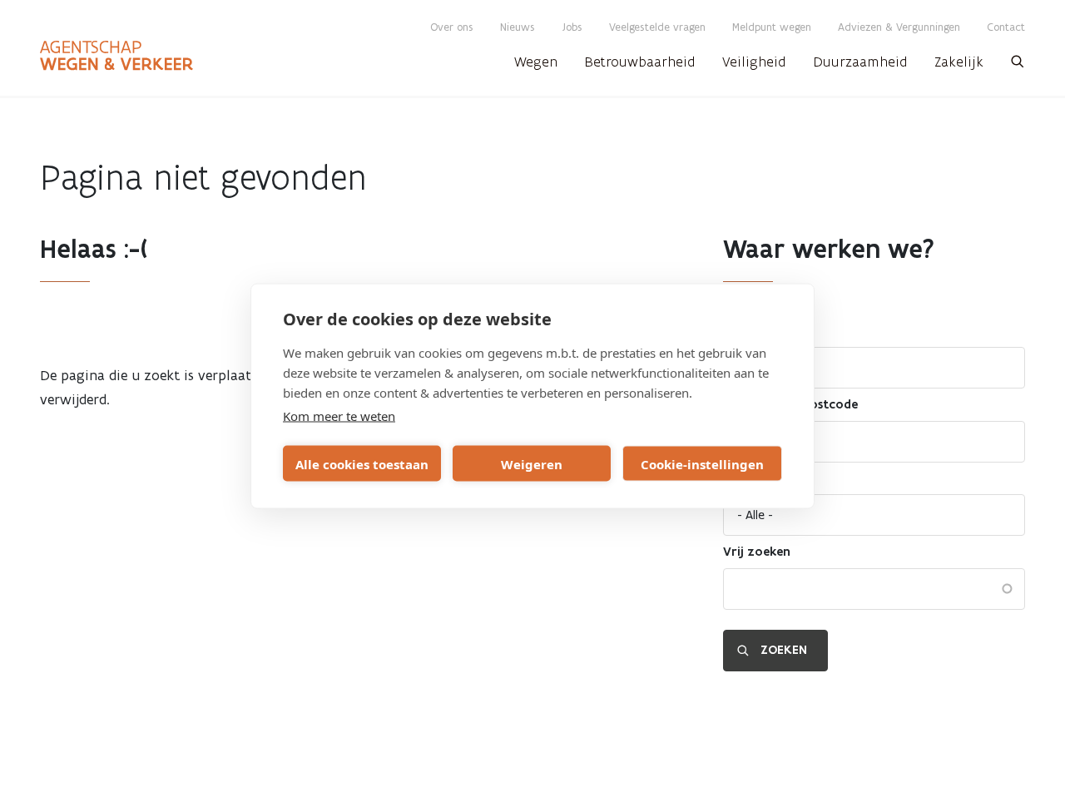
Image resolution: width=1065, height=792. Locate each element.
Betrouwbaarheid (640, 61)
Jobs (572, 27)
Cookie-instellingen (702, 463)
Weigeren (531, 463)
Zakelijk (958, 61)
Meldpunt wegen (771, 27)
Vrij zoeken (756, 551)
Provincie (751, 331)
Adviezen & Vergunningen (899, 27)
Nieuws (517, 27)
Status (741, 478)
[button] (1017, 66)
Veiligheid (754, 61)
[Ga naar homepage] (116, 55)
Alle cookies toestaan (361, 463)
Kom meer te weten (339, 416)
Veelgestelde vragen (657, 27)
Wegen (535, 61)
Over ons (451, 27)
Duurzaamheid (860, 61)
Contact (1006, 27)
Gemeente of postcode (790, 404)
